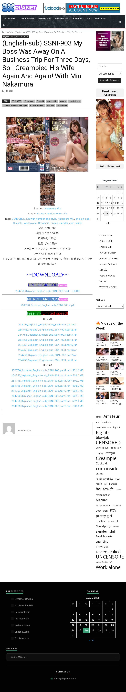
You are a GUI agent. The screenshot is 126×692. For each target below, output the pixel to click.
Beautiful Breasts (103, 427)
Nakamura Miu (36, 105)
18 (102, 208)
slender (50, 105)
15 (118, 202)
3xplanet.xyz (22, 638)
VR (111, 562)
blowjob (102, 437)
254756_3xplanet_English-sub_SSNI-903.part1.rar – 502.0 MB (47, 370)
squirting (102, 541)
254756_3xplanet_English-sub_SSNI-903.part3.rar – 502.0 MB (47, 380)
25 (102, 213)
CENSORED (16, 101)
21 (114, 208)
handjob (113, 483)
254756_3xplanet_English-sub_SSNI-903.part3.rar (47, 334)
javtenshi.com (22, 625)
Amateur (112, 416)
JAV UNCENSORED (109, 258)
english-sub (75, 101)
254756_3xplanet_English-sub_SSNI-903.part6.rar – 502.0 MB (47, 395)
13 (110, 202)
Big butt (117, 427)
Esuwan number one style (15, 105)
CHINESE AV (105, 235)
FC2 (117, 478)
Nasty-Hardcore (103, 505)
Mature (101, 500)
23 (121, 208)
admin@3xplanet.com (65, 678)
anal (97, 422)
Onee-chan (102, 510)
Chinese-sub (102, 447)
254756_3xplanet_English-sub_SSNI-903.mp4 (47, 305)
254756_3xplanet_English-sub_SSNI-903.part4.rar (47, 339)
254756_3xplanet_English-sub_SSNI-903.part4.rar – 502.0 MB (47, 385)
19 (106, 208)
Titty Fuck (102, 546)
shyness (116, 526)
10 (98, 202)
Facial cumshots (104, 478)
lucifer (22, 425)
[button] (120, 22)
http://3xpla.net (25, 430)
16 (121, 202)
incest (118, 490)
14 (114, 202)
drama (63, 101)
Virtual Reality (102, 562)
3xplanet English (24, 605)
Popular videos (107, 275)
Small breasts (104, 536)
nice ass (117, 505)
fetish (99, 483)
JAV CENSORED (21, 37)
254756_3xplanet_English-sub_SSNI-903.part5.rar (47, 344)
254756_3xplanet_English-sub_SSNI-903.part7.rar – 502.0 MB (47, 401)
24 (98, 213)
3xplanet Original (24, 598)
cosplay (99, 453)
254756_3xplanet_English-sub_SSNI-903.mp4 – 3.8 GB (47, 291)
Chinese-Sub (106, 241)
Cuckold (40, 101)
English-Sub (7, 32)
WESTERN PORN (108, 287)
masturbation (103, 494)
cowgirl (110, 453)
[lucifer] (9, 428)
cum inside (52, 101)
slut (112, 531)
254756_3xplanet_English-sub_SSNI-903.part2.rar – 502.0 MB (47, 375)
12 (106, 202)
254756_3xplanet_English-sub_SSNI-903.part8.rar (47, 360)
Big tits (102, 432)
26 (106, 213)
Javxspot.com (22, 612)
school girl (113, 521)
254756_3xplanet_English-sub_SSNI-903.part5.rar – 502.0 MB (47, 390)
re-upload (100, 520)
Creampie (29, 101)
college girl (116, 447)
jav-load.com (22, 618)
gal (105, 484)
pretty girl (104, 515)
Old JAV (103, 269)
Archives (100, 299)
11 (102, 202)
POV (113, 510)
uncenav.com (22, 631)
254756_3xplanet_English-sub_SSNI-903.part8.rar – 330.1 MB (47, 406)
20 (110, 208)
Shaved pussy (103, 526)
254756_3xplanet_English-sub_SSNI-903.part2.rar (47, 329)
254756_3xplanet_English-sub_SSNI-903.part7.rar (47, 355)
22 (118, 208)
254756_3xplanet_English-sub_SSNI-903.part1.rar (47, 324)
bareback (106, 422)
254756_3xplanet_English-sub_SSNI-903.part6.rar (47, 349)
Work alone (62, 105)
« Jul (108, 223)
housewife (105, 489)
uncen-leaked (108, 551)
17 (98, 208)
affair (98, 416)
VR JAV (102, 281)
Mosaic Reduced (108, 264)
